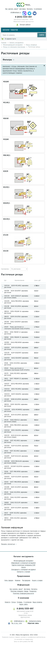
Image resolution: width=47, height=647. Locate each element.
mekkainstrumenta (35, 621)
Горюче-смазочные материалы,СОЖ (23, 565)
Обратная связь (33, 623)
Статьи (13, 602)
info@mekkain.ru (15, 12)
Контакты (30, 9)
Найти (41, 35)
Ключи (23, 567)
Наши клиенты (37, 602)
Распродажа (26, 580)
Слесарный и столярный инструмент (23, 569)
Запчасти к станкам (23, 572)
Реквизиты (32, 591)
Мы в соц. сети (16, 623)
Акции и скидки (37, 580)
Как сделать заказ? (11, 9)
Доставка (22, 9)
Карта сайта (23, 604)
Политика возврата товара (19, 591)
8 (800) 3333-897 (23, 17)
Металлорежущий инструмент (23, 561)
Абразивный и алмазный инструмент (23, 563)
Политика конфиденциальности (23, 593)
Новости (7, 602)
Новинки (17, 580)
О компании (38, 9)
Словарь (20, 602)
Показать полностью (8, 544)
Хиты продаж (8, 580)
